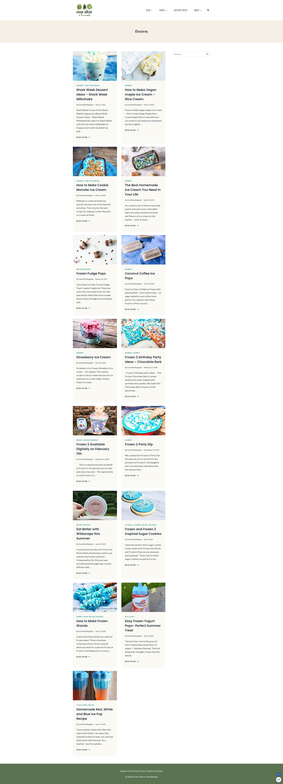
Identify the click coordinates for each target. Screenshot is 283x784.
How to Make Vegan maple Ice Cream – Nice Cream (140, 94)
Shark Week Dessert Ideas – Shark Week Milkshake (92, 94)
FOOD (131, 617)
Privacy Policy (138, 771)
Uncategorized (92, 85)
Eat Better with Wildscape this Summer (88, 534)
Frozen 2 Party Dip (139, 444)
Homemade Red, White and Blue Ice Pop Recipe (94, 714)
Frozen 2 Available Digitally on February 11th (92, 449)
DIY (126, 617)
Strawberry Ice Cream (93, 357)
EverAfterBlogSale (86, 105)
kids (86, 617)
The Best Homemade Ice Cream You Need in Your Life (143, 190)
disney (137, 353)
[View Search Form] (208, 10)
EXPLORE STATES (180, 10)
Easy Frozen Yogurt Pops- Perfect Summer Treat (143, 626)
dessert (80, 85)
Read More (83, 137)
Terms (150, 771)
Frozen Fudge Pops (91, 273)
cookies (137, 525)
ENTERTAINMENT (91, 440)
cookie (128, 525)
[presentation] (95, 66)
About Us (125, 771)
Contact (159, 771)
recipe (79, 525)
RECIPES (87, 525)
